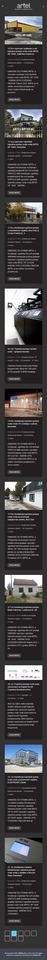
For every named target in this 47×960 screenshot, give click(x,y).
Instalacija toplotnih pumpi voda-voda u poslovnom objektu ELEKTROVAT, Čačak (23, 780)
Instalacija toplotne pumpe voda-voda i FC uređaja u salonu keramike (23, 424)
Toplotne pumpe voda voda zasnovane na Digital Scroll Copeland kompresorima (23, 687)
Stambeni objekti (14, 156)
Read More (14, 99)
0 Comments (28, 63)
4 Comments (25, 360)
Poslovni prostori (28, 59)
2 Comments (27, 242)
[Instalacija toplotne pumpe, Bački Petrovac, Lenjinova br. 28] (23, 589)
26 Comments (27, 528)
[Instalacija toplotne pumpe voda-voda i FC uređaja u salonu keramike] (23, 403)
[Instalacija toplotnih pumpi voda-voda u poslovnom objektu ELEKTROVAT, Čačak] (23, 759)
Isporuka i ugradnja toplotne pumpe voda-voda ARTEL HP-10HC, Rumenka (23, 144)
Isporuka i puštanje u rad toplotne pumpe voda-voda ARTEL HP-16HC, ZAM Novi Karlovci (23, 51)
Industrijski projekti (29, 788)
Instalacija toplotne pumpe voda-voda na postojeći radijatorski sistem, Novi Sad (23, 517)
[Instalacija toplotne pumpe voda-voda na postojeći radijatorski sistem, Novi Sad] (23, 496)
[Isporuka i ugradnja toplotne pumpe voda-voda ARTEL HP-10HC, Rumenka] (23, 123)
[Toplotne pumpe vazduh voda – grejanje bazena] (23, 317)
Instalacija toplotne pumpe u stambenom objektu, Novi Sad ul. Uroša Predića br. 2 (23, 230)
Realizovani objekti (15, 63)
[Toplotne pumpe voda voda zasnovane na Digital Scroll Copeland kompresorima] (23, 672)
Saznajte (25, 695)
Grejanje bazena (28, 357)
